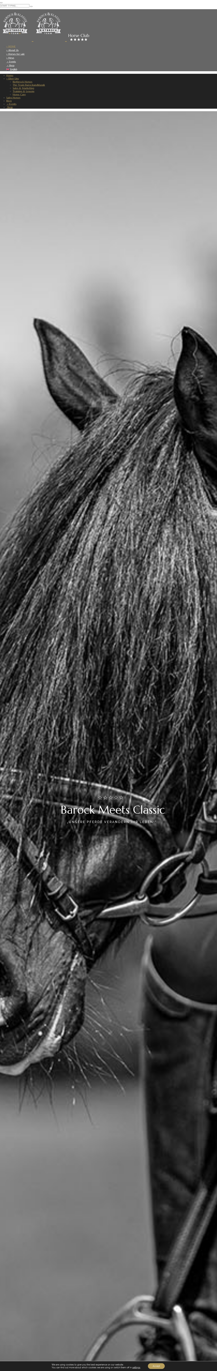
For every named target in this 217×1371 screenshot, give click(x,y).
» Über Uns (12, 78)
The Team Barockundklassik (29, 84)
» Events (11, 61)
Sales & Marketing (23, 88)
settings (136, 1367)
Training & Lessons (23, 91)
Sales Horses (13, 97)
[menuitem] (110, 69)
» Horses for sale (15, 54)
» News (10, 57)
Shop (9, 107)
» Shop (10, 65)
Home (9, 75)
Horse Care (19, 94)
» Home (11, 46)
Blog (9, 100)
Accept (156, 1366)
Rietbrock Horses (22, 81)
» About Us (12, 50)
